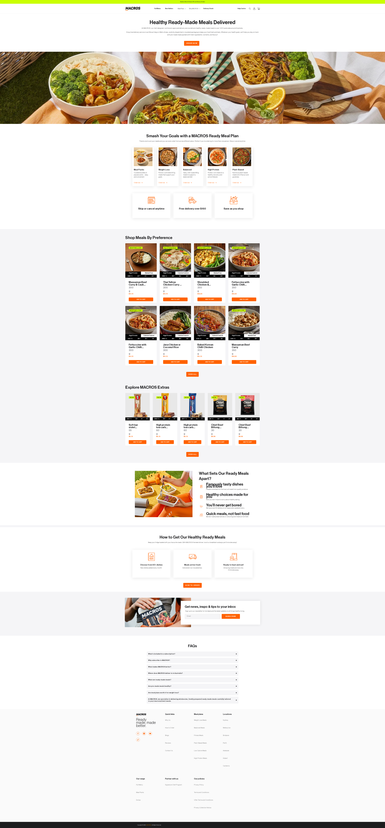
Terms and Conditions (201, 792)
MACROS (148, 825)
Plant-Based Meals (200, 743)
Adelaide (226, 750)
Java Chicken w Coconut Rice (171, 346)
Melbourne (226, 728)
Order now (137, 182)
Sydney (225, 720)
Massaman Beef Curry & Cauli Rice (138, 283)
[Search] (250, 8)
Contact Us (169, 750)
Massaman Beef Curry (241, 346)
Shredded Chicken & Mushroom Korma (203, 283)
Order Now (191, 43)
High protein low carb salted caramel (163, 426)
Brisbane (226, 735)
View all (192, 374)
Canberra (226, 766)
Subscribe (230, 616)
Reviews (168, 743)
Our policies (199, 779)
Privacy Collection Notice (202, 807)
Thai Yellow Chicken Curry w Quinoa (172, 283)
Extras (138, 800)
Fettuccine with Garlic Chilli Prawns (240, 283)
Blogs (167, 735)
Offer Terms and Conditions (203, 800)
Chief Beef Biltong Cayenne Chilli (245, 426)
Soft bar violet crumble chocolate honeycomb (135, 426)
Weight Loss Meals (200, 720)
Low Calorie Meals (200, 750)
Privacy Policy (199, 785)
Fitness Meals (198, 735)
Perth (225, 743)
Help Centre (242, 8)
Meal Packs (140, 792)
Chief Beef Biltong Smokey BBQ (217, 426)
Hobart (225, 758)
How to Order (192, 585)
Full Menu (139, 785)
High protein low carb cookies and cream (191, 426)
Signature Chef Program (173, 785)
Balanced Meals (199, 728)
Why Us (167, 720)
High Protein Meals (200, 758)
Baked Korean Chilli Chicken (205, 346)
